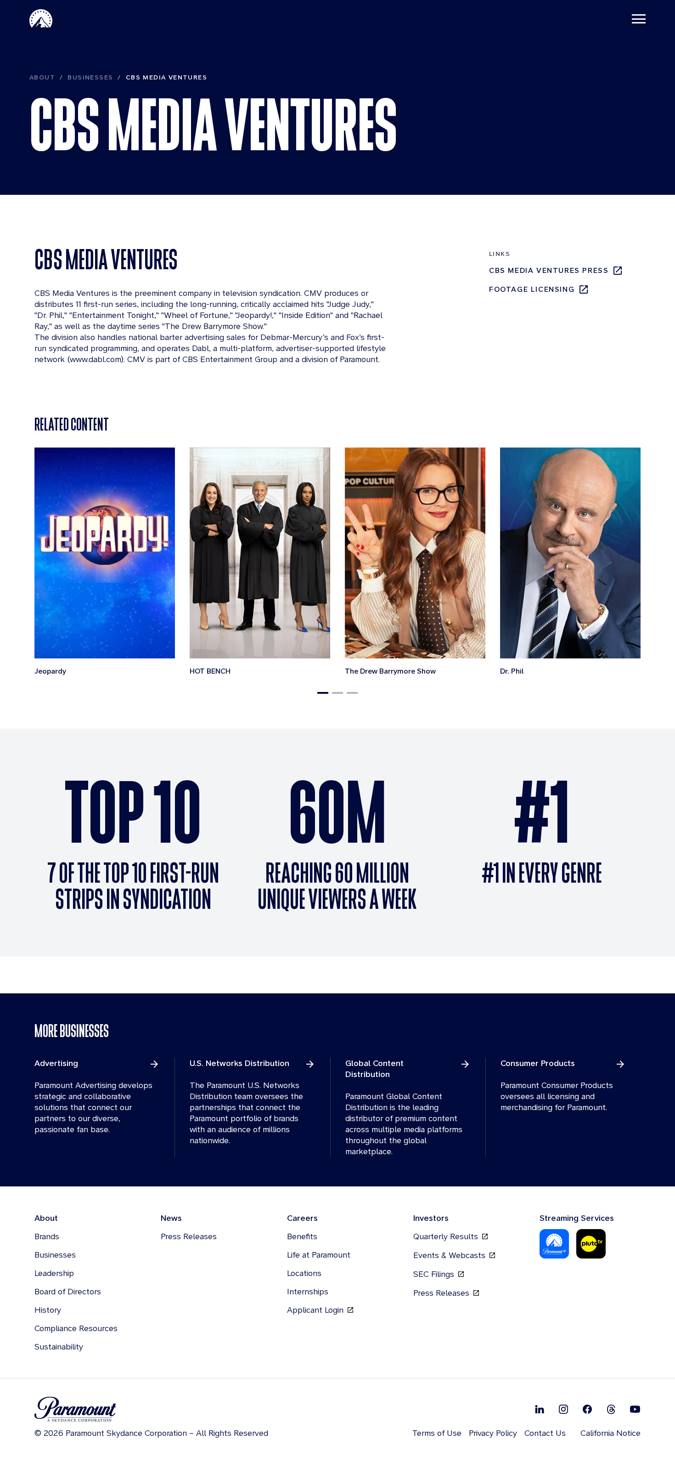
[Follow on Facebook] (587, 1409)
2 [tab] (337, 693)
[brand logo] (151, 1409)
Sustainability (58, 1346)
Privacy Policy (493, 1433)
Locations (304, 1273)
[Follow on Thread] (611, 1409)
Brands (46, 1236)
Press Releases (189, 1236)
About (42, 77)
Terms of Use (436, 1433)
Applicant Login (316, 1310)
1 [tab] (322, 693)
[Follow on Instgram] (563, 1409)
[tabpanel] (104, 563)
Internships (307, 1291)
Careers (302, 1218)
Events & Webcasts (450, 1255)
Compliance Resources (76, 1328)
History (47, 1310)
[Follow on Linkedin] (539, 1409)
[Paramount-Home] (40, 18)
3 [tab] (352, 693)
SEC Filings (434, 1274)
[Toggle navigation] (639, 18)
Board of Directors (67, 1291)
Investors (431, 1218)
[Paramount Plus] (554, 1244)
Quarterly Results (446, 1236)
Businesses (90, 77)
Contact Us (545, 1433)
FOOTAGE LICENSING (531, 289)
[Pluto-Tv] (591, 1244)
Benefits (302, 1236)
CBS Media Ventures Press (548, 270)
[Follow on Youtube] (635, 1409)
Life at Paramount (318, 1254)
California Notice (610, 1433)
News (171, 1218)
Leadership (54, 1273)
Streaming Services (577, 1218)
